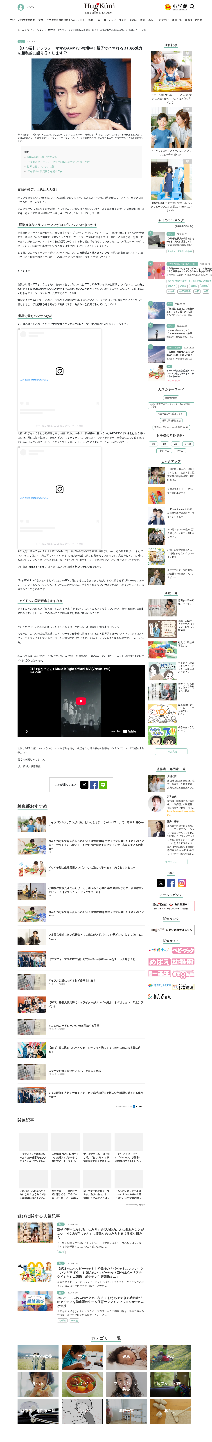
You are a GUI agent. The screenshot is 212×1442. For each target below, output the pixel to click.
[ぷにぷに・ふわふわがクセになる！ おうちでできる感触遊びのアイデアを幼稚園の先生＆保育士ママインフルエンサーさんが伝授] (35, 1301)
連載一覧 (177, 20)
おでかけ (164, 20)
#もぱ (61, 1252)
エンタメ (39, 30)
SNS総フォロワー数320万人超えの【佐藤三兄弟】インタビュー (180, 533)
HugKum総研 (171, 398)
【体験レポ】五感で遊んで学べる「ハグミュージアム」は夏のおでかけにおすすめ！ (171, 207)
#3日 (206, 291)
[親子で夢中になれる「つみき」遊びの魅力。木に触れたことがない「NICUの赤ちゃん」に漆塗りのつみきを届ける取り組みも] (35, 1232)
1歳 (164, 444)
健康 (142, 20)
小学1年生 (164, 450)
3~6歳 (188, 444)
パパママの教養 (26, 20)
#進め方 (171, 286)
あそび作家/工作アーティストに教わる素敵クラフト (170, 405)
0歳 (153, 444)
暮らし (152, 20)
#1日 (197, 291)
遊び (40, 20)
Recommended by (124, 1106)
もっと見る (171, 751)
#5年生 (171, 291)
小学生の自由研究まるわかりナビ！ (66, 20)
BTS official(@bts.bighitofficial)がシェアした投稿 (59, 426)
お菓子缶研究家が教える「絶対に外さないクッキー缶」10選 (180, 553)
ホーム (21, 30)
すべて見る (171, 862)
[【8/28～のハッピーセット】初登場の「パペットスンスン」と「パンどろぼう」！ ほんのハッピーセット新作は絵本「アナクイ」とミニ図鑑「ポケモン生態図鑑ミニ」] (35, 1271)
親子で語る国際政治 (171, 420)
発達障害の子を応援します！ (171, 413)
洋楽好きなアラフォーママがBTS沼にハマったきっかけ (58, 162)
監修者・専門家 (193, 20)
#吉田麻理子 (184, 291)
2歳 (175, 444)
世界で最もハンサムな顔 (40, 166)
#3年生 (183, 286)
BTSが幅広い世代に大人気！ (43, 157)
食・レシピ (110, 20)
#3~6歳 (74, 1320)
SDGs (133, 20)
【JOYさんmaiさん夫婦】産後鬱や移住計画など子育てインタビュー (180, 513)
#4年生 (194, 286)
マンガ (122, 20)
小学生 (180, 450)
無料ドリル (94, 20)
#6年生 (204, 286)
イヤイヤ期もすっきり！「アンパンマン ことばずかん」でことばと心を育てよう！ (171, 99)
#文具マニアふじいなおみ (180, 251)
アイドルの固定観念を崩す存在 (44, 171)
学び (12, 20)
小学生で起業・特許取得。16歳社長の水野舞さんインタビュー (180, 574)
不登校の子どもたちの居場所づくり (171, 427)
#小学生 (62, 1320)
